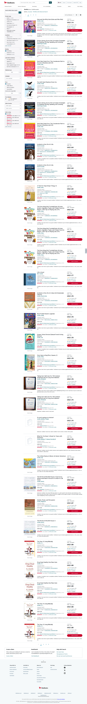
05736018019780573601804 (51, 342)
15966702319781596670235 (51, 48)
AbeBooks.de (26, 693)
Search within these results (11, 10)
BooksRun (42, 28)
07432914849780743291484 (51, 547)
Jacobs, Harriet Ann (42, 296)
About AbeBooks (40, 667)
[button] (25, 15)
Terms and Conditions (61, 699)
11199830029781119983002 (51, 68)
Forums (38, 673)
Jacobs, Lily (40, 457)
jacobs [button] (30, 11)
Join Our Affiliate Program (28, 669)
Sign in (64, 2)
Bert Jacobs (40, 273)
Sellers (69, 6)
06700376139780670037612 (51, 485)
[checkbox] (5, 18)
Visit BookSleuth (35, 656)
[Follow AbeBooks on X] (64, 670)
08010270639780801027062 (51, 505)
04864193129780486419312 (51, 150)
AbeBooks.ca (55, 693)
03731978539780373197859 (51, 361)
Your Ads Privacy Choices (41, 677)
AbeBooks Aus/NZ (47, 693)
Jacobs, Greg (40, 211)
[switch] (6, 98)
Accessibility (39, 681)
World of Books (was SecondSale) (47, 51)
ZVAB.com (69, 693)
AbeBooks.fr (33, 693)
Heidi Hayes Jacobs (42, 43)
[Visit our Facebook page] (64, 667)
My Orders (11, 673)
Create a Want (9, 656)
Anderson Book (43, 407)
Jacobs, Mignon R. (41, 501)
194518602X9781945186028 (51, 300)
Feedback (85, 251)
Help (80, 2)
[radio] (5, 52)
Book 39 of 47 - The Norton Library (47, 151)
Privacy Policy (39, 675)
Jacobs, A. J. (40, 543)
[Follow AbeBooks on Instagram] (64, 673)
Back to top (43, 661)
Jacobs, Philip (40, 315)
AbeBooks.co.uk (18, 693)
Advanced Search (8, 6)
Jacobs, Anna (40, 187)
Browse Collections (22, 6)
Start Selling (79, 6)
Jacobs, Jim (40, 337)
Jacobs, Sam (40, 64)
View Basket (12, 675)
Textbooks (59, 6)
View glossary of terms (62, 654)
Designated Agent (40, 679)
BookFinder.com (43, 696)
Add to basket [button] (74, 30)
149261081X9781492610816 (51, 462)
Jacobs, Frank (40, 83)
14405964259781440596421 (51, 215)
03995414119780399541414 (51, 25)
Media (38, 669)
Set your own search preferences (64, 656)
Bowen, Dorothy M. (51, 439)
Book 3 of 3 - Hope (44, 193)
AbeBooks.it (40, 693)
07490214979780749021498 (51, 191)
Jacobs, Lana (40, 21)
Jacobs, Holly (40, 356)
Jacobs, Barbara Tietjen (43, 419)
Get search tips (60, 652)
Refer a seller (25, 673)
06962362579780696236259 (51, 278)
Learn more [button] (7, 126)
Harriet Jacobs (40, 146)
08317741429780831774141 (51, 319)
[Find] (50, 2)
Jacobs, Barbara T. (41, 439)
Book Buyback (25, 671)
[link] (81, 15)
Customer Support (53, 669)
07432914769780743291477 (51, 609)
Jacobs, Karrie (40, 481)
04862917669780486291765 (51, 88)
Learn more (7, 45)
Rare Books (34, 6)
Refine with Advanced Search (41, 11)
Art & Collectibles (47, 6)
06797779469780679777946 (51, 383)
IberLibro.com (62, 693)
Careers (38, 671)
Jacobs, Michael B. (41, 379)
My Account (69, 2)
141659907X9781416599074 (51, 568)
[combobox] (34, 2)
